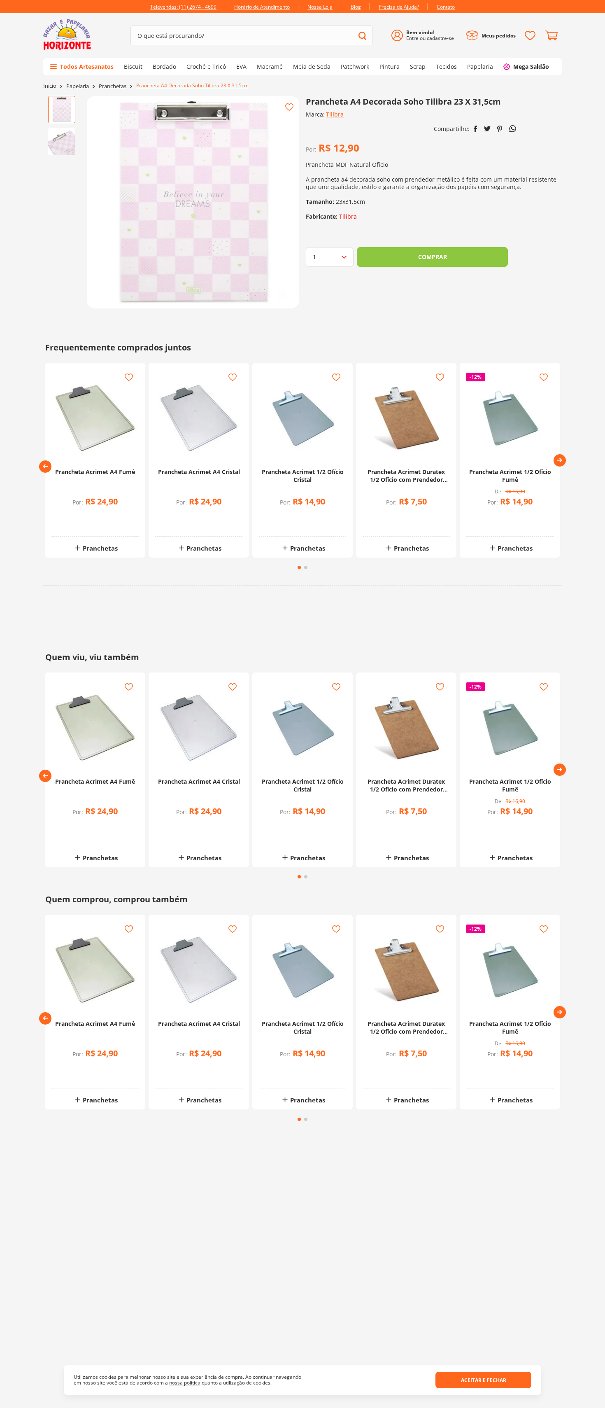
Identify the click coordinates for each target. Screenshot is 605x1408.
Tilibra (335, 114)
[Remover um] (75, 523)
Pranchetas (112, 86)
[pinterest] (500, 129)
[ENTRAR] (426, 36)
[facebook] (475, 129)
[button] (45, 466)
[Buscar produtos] (362, 35)
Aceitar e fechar (483, 1380)
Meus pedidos (499, 35)
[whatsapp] (512, 128)
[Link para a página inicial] (49, 86)
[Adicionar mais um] (75, 517)
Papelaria (77, 86)
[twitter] (487, 128)
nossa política (184, 1382)
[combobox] (251, 35)
